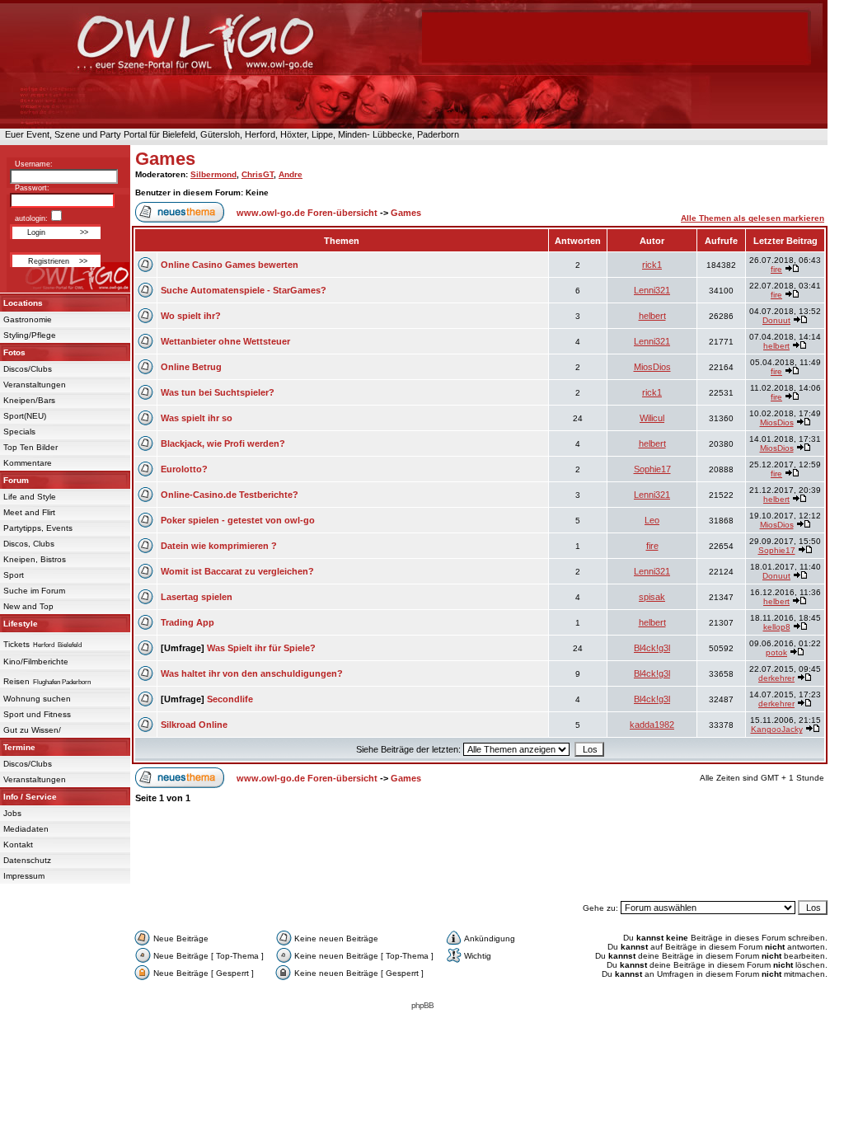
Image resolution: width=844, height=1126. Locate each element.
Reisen (16, 681)
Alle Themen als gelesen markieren (752, 218)
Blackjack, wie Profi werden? (223, 443)
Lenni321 (652, 290)
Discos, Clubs (28, 543)
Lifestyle (20, 623)
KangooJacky (777, 729)
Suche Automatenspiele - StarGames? (243, 290)
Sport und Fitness (37, 714)
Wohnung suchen (37, 698)
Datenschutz (27, 860)
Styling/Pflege (29, 335)
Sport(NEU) (24, 415)
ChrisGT (257, 174)
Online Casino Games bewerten (229, 265)
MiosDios (652, 367)
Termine (19, 747)
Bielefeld (70, 645)
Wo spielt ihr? (191, 316)
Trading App (187, 622)
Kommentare (27, 462)
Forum (16, 480)
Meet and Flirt (29, 512)
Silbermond (213, 174)
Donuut (776, 320)
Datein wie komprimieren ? (219, 546)
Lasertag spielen (196, 597)
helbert (652, 316)
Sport (13, 574)
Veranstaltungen (34, 384)
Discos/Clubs (27, 368)
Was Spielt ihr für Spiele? (261, 648)
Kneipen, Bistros (34, 559)
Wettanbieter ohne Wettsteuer (225, 341)
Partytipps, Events (38, 528)
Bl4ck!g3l (652, 648)
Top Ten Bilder (30, 447)
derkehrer (776, 678)
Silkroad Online (194, 725)
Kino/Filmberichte (35, 661)
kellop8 (776, 626)
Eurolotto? (184, 469)
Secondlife (230, 699)
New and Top (28, 606)
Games (165, 158)
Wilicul (652, 418)
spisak (652, 597)
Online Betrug (191, 367)
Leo (652, 520)
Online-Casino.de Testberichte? (229, 495)
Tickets (16, 644)
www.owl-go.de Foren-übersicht (307, 213)
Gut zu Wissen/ (32, 729)
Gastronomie (27, 319)
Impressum (24, 875)
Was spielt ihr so (196, 418)
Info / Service (30, 796)
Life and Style (29, 496)
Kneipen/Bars (29, 400)
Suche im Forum (34, 590)
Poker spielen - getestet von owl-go (238, 520)
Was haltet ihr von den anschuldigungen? (252, 673)
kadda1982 (652, 725)
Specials (19, 431)
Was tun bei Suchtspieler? (217, 392)
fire (776, 269)
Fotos (14, 352)
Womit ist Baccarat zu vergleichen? (237, 571)
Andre (290, 174)
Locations (23, 302)
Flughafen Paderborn (62, 682)
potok (776, 652)
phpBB (422, 1005)
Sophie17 (652, 469)
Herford (43, 645)
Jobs (12, 813)
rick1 (652, 265)
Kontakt (18, 844)
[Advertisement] (480, 860)
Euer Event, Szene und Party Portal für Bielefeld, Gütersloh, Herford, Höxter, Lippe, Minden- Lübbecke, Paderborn (229, 134)
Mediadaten (26, 828)
